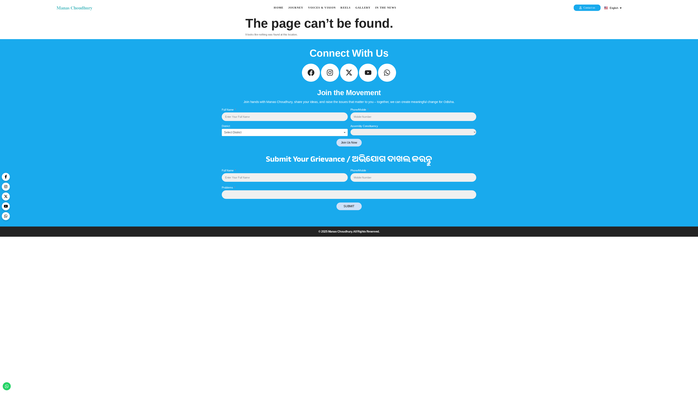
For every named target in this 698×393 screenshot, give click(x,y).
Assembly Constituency (364, 126)
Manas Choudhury (75, 7)
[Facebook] (311, 73)
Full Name (228, 109)
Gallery (362, 7)
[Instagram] (330, 73)
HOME (278, 7)
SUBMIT (349, 206)
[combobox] (285, 132)
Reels (345, 7)
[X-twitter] (349, 73)
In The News (385, 7)
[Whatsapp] (387, 73)
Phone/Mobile (358, 109)
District (226, 126)
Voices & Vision (322, 7)
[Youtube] (368, 73)
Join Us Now (349, 142)
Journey (295, 7)
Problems (227, 187)
